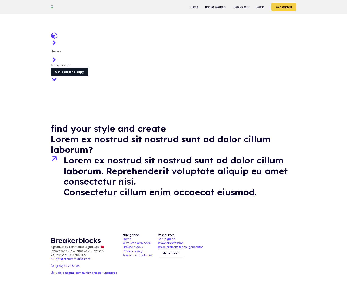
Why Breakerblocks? (137, 243)
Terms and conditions (137, 255)
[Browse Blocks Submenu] (226, 7)
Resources (240, 6)
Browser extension (170, 243)
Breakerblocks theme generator (180, 247)
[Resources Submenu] (249, 7)
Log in (260, 6)
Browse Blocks (214, 6)
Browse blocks (133, 247)
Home (194, 6)
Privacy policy (132, 251)
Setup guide (166, 239)
